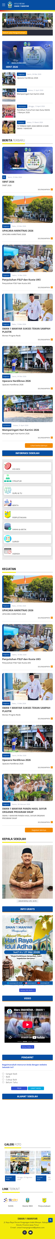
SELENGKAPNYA (44, 189)
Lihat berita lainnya (39, 445)
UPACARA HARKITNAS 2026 (17, 230)
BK (8, 63)
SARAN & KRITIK (18, 529)
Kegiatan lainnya (39, 830)
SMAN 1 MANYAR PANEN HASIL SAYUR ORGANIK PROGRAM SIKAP (24, 810)
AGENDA (15, 553)
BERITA (14, 505)
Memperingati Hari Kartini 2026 (20, 429)
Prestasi (21, 122)
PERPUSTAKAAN (18, 517)
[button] (50, 21)
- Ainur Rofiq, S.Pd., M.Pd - (27, 901)
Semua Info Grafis (26, 990)
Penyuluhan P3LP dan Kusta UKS (21, 279)
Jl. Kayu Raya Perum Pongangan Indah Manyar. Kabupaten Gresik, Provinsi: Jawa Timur (27, 1223)
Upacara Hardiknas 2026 (16, 381)
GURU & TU (16, 493)
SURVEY (15, 541)
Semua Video (26, 1047)
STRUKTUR (16, 481)
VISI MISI (15, 469)
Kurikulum (21, 90)
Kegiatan (21, 74)
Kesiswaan (22, 106)
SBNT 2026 (8, 181)
